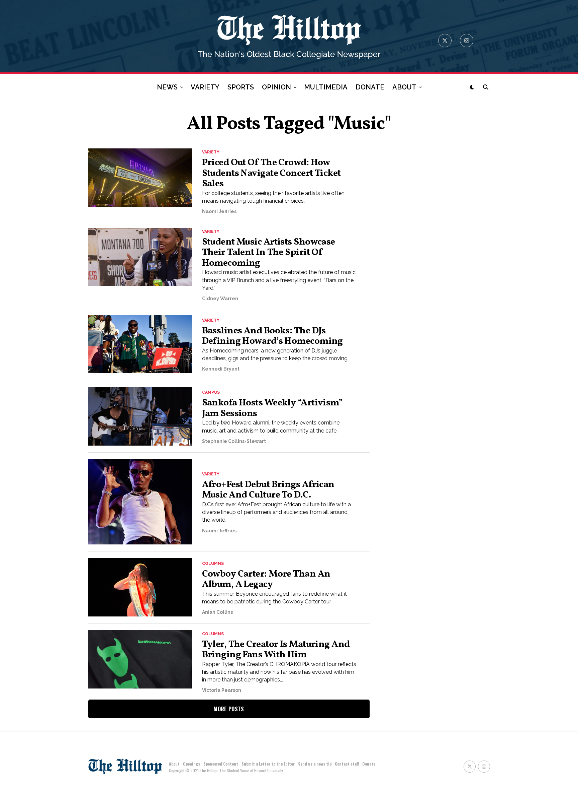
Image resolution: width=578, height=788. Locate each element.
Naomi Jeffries (219, 211)
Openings (191, 764)
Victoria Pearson (221, 690)
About (174, 764)
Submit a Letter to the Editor (268, 764)
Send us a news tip (314, 764)
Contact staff (347, 764)
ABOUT (404, 87)
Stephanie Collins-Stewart (234, 441)
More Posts (228, 709)
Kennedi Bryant (220, 369)
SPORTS (240, 87)
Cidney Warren (220, 298)
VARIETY (205, 87)
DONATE (370, 87)
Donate (368, 764)
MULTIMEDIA (326, 87)
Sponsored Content (220, 764)
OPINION (276, 87)
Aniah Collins (217, 612)
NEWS (167, 87)
